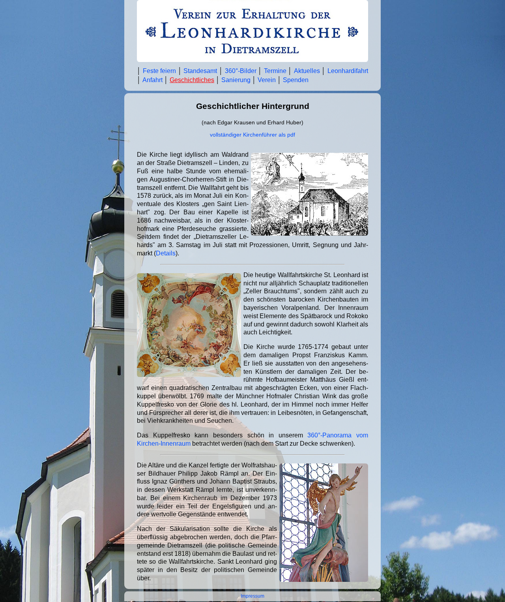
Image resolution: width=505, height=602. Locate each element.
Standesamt (200, 71)
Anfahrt (152, 80)
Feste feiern (159, 71)
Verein (267, 80)
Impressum (252, 596)
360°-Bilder (240, 71)
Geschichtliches (192, 80)
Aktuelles (307, 71)
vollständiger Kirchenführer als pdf (252, 135)
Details (166, 253)
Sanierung (236, 80)
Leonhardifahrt (347, 71)
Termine (275, 71)
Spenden (296, 80)
